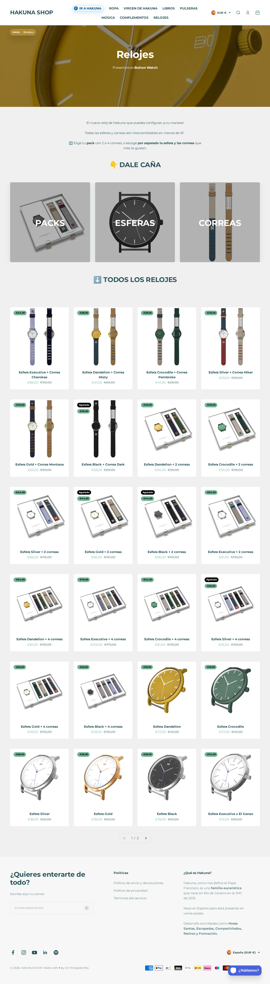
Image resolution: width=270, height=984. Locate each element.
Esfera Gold (103, 814)
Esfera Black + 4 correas (103, 727)
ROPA (114, 8)
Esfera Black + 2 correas (167, 552)
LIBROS (168, 8)
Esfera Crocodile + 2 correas (230, 464)
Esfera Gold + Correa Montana (39, 464)
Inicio (16, 32)
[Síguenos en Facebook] (13, 952)
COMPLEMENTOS (134, 18)
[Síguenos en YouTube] (34, 952)
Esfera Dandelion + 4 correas (39, 639)
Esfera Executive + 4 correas (103, 639)
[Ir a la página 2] (145, 838)
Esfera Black (167, 814)
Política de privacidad (130, 891)
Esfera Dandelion (167, 727)
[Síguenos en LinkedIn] (45, 952)
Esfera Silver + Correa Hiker (231, 372)
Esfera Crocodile (230, 727)
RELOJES (161, 18)
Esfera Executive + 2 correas (230, 552)
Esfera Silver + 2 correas (39, 552)
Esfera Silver (40, 814)
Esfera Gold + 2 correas (103, 552)
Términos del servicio (130, 898)
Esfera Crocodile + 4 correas (166, 639)
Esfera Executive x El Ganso (230, 814)
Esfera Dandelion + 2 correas (167, 464)
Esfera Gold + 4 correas (39, 727)
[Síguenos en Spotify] (56, 952)
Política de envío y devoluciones (138, 883)
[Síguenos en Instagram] (24, 952)
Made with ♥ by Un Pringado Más (66, 967)
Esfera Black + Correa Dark (103, 464)
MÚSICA (108, 18)
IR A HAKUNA (90, 8)
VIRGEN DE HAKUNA (140, 8)
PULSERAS (189, 8)
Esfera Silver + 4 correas (230, 639)
